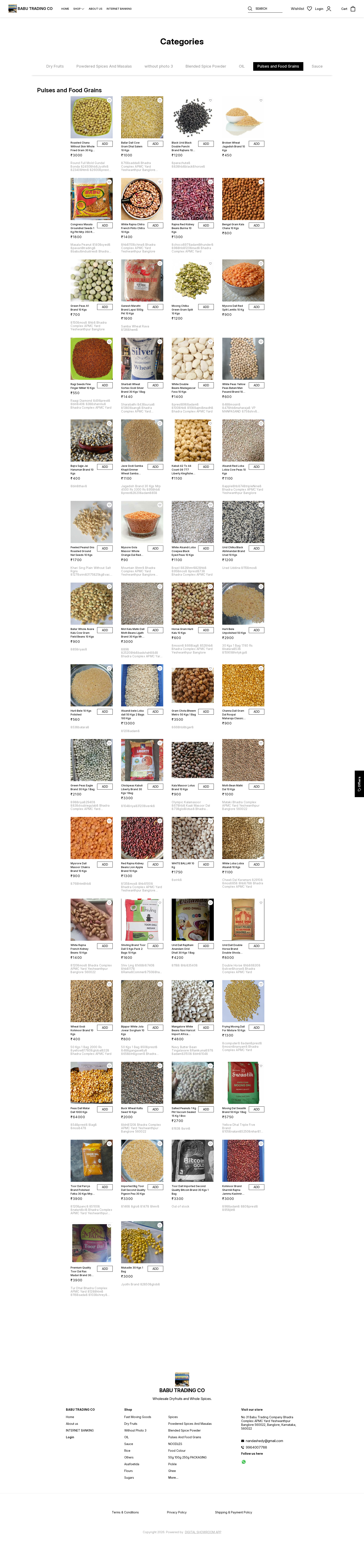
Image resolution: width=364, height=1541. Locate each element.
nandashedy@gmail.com (264, 1441)
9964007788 (256, 1447)
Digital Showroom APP (203, 1532)
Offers (359, 782)
